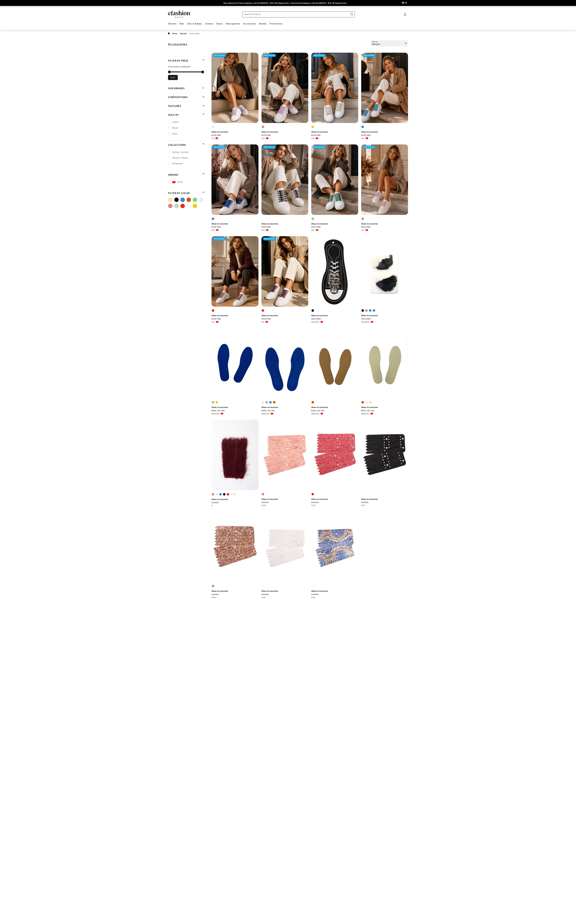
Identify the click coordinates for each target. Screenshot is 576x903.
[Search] (352, 14)
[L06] (235, 179)
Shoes (219, 24)
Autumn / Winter (180, 157)
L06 (213, 230)
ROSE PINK (216, 135)
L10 (213, 138)
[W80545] (284, 363)
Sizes (174, 133)
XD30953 (365, 322)
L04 (313, 230)
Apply (172, 77)
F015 (263, 597)
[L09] (284, 88)
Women (172, 24)
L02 (213, 322)
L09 (263, 138)
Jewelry (209, 24)
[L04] (334, 179)
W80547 (365, 414)
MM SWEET (316, 319)
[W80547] (384, 363)
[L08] (334, 88)
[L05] (284, 179)
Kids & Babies (194, 24)
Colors (175, 122)
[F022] (284, 455)
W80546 (315, 414)
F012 (313, 597)
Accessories (249, 24)
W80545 (265, 414)
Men (181, 24)
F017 (363, 505)
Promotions (276, 24)
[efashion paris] (179, 14)
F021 (313, 505)
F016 (214, 597)
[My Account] (405, 15)
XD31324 (315, 322)
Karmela (215, 502)
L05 (263, 230)
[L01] (284, 271)
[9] (235, 455)
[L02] (235, 271)
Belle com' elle (218, 410)
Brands (263, 24)
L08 (313, 138)
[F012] (334, 547)
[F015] (284, 547)
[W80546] (334, 363)
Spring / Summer (180, 152)
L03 (362, 230)
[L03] (384, 179)
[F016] (235, 547)
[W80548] (235, 363)
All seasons (177, 163)
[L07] (384, 88)
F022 (263, 505)
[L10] (235, 88)
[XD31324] (334, 271)
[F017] (384, 455)
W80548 (216, 414)
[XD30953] (384, 271)
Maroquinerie (233, 24)
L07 (362, 138)
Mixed (175, 127)
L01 (262, 322)
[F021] (334, 455)
